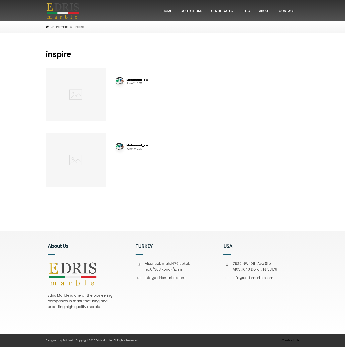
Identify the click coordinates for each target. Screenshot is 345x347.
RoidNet (68, 340)
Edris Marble (104, 340)
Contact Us (290, 340)
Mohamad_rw (137, 80)
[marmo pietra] (63, 10)
